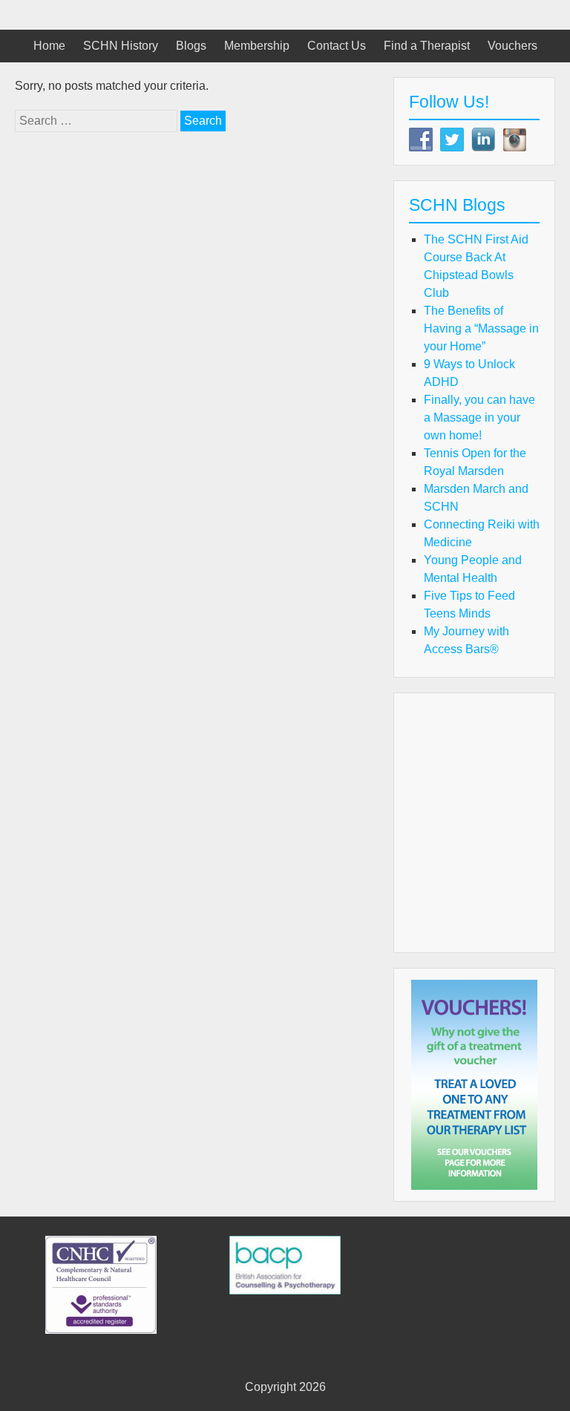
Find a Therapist (427, 45)
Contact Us (336, 45)
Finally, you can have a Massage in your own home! (479, 417)
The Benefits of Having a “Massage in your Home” (481, 328)
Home (49, 45)
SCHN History (120, 45)
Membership (256, 45)
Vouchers (512, 45)
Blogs (191, 45)
